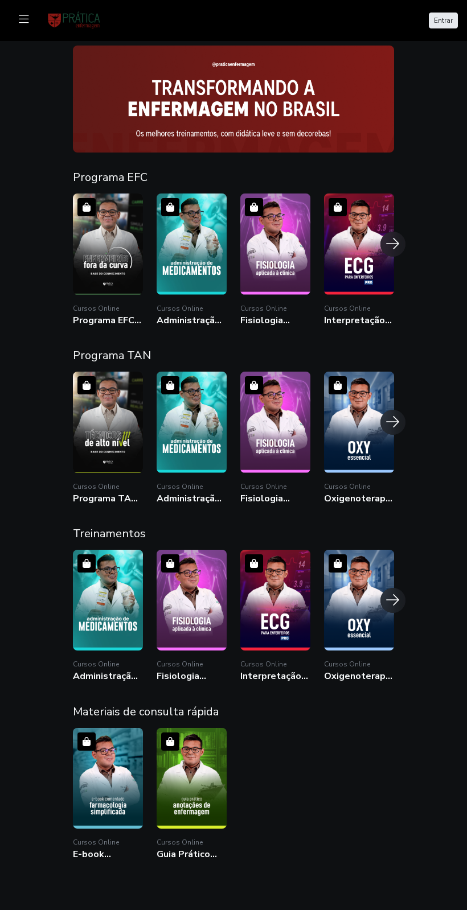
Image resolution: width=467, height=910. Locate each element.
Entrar (443, 20)
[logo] (81, 19)
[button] (108, 259)
